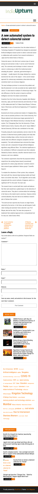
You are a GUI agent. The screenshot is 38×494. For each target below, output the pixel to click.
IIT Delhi (27, 386)
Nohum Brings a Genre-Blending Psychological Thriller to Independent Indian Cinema (23, 342)
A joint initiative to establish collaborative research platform (8, 225)
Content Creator (17, 376)
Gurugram (15, 386)
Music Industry (16, 404)
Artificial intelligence (10, 372)
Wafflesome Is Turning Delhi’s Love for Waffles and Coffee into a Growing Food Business (23, 332)
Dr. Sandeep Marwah (7, 383)
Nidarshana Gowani (26, 404)
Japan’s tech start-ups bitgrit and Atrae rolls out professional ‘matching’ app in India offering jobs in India (18, 444)
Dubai (17, 383)
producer (18, 408)
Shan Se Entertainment (21, 412)
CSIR (14, 380)
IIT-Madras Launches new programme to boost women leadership (29, 225)
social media (21, 416)
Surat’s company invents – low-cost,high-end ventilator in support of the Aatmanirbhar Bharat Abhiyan (18, 453)
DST (14, 383)
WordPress (18, 489)
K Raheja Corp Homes (10, 397)
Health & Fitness (14, 30)
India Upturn (19, 43)
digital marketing (24, 380)
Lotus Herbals (21, 397)
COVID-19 (25, 376)
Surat (26, 416)
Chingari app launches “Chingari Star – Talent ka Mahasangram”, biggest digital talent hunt (17, 475)
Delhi (18, 380)
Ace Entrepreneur (8, 369)
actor (16, 369)
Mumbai (7, 404)
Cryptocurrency (7, 380)
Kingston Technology (22, 393)
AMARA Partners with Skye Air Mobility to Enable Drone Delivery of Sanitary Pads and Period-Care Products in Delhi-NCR (24, 321)
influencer (25, 389)
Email (3, 278)
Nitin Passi (5, 408)
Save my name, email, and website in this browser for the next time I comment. (18, 300)
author (19, 372)
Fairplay (5, 386)
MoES (33, 400)
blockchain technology (8, 376)
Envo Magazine (31, 489)
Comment (4, 241)
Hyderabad (22, 386)
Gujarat (11, 386)
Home (3, 25)
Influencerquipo (7, 394)
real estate (29, 408)
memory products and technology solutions (17, 400)
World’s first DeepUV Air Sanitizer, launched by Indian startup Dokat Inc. (17, 435)
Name (3, 269)
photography (11, 408)
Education (23, 383)
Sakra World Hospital (8, 412)
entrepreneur (31, 383)
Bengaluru (25, 372)
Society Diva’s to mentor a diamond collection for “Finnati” (23, 461)
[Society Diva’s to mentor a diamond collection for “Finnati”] (7, 465)
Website (3, 287)
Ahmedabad (21, 369)
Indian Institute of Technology (12, 389)
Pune (23, 408)
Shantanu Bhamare (10, 415)
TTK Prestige (6, 418)
